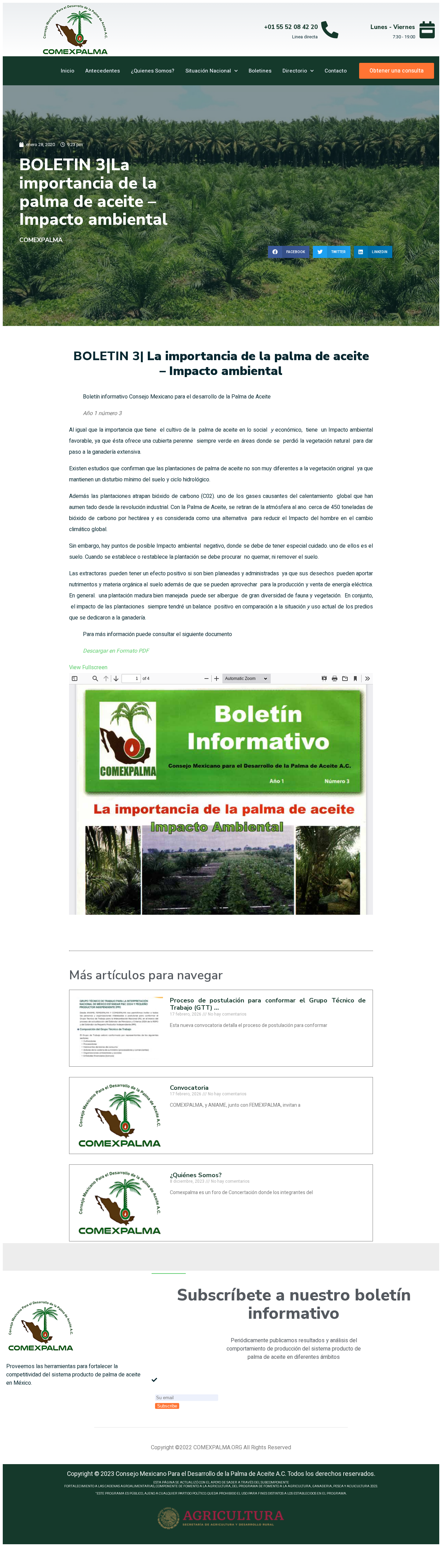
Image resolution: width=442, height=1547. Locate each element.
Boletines (260, 71)
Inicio (67, 71)
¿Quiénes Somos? (196, 1175)
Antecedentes (102, 71)
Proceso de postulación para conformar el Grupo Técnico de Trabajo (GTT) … (268, 1004)
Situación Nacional (208, 71)
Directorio (294, 71)
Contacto (336, 71)
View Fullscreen (88, 667)
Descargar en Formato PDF (116, 651)
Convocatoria (189, 1088)
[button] (288, 252)
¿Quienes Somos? (152, 71)
